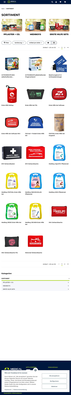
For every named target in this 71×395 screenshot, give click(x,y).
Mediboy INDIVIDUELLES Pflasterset (33, 193)
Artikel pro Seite (34, 43)
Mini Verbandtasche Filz (9, 253)
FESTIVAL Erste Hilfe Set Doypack (57, 134)
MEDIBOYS (35, 34)
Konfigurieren (54, 381)
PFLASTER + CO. (12, 34)
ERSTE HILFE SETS (59, 34)
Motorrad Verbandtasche (33, 253)
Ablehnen (54, 386)
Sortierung (18, 43)
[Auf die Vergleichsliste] (14, 57)
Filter (7, 43)
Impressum (8, 389)
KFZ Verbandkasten (8, 164)
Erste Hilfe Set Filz (31, 105)
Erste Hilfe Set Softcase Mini (10, 133)
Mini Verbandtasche (55, 222)
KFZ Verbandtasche (31, 164)
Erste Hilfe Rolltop (7, 105)
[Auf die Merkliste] (19, 57)
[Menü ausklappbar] (5, 1)
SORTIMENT (5, 278)
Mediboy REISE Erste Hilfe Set (11, 222)
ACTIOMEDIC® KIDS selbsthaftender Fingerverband (8, 76)
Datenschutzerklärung (20, 389)
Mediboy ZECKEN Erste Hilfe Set (34, 223)
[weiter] (68, 47)
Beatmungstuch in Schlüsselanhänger (55, 76)
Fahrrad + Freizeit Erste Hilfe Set (34, 134)
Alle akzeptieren (54, 376)
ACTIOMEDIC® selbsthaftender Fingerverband (35, 76)
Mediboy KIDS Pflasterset (57, 192)
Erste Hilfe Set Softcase (56, 105)
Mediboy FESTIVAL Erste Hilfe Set (11, 193)
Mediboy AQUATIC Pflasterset (59, 164)
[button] (52, 2)
